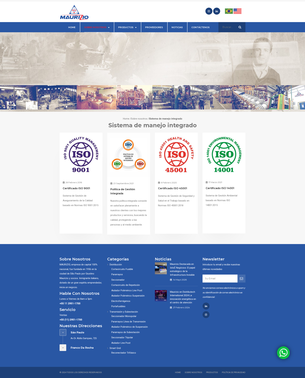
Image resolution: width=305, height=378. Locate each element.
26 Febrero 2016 (73, 182)
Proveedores (154, 27)
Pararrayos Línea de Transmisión (128, 321)
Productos (125, 27)
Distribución (116, 264)
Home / (127, 118)
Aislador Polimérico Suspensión (128, 295)
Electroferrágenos (120, 301)
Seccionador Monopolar (123, 316)
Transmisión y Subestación (124, 311)
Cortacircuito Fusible (122, 269)
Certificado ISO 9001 (76, 188)
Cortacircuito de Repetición (125, 285)
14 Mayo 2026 (180, 279)
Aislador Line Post (120, 342)
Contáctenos (200, 27)
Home (71, 27)
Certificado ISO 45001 (172, 188)
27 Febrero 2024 (181, 307)
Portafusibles (118, 306)
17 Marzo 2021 (215, 182)
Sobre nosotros (95, 27)
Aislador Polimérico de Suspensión (129, 326)
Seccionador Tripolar (122, 337)
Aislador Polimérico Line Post (126, 290)
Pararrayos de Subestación (125, 332)
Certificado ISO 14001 (220, 188)
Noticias (177, 27)
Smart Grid (115, 348)
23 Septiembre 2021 (123, 183)
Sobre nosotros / (140, 118)
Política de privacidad (233, 372)
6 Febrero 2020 (168, 182)
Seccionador (118, 279)
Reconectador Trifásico (123, 352)
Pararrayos (117, 274)
